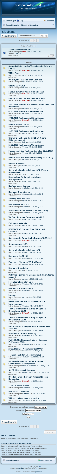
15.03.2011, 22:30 (35, 322)
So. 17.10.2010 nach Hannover (22, 370)
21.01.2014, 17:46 (35, 127)
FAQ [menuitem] (21, 21)
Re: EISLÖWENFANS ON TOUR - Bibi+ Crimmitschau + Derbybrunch (25, 362)
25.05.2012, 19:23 (34, 219)
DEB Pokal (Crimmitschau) (20, 288)
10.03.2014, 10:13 (35, 109)
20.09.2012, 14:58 (37, 188)
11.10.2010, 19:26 (43, 372)
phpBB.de (38, 472)
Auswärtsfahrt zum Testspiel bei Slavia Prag (28, 211)
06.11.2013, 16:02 (35, 147)
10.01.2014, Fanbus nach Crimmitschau (26, 131)
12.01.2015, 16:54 (34, 88)
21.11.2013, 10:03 (34, 142)
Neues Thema (8, 35)
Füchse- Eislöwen (16, 164)
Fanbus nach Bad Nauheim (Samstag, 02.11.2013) (30, 151)
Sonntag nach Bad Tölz (19, 199)
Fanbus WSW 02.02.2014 (19, 125)
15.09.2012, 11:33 (37, 201)
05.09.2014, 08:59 (37, 100)
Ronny (24, 233)
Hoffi (24, 165)
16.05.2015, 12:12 (35, 75)
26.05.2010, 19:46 (40, 400)
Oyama (25, 109)
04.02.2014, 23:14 (37, 120)
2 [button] (31, 40)
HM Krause (26, 394)
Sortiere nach (20, 410)
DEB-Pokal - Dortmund (18, 392)
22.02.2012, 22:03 (35, 233)
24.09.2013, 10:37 (35, 159)
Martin (24, 88)
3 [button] (34, 40)
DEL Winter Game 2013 (18, 205)
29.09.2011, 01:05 (36, 264)
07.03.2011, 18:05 (36, 330)
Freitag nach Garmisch (18, 223)
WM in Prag (13, 73)
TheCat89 (25, 357)
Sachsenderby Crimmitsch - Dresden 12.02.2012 (30, 238)
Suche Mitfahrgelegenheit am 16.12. (24, 250)
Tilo (23, 174)
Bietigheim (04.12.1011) (18, 256)
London (11, 295)
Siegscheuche (27, 400)
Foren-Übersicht (12, 25)
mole (24, 52)
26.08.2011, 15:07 (34, 297)
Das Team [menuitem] (45, 460)
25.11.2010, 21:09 (37, 357)
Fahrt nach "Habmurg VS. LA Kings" (25, 262)
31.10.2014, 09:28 (37, 94)
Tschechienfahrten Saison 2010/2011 (24, 355)
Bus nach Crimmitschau (19, 192)
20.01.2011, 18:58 (40, 344)
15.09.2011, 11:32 (36, 279)
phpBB (20, 468)
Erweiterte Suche (46, 36)
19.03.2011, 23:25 (37, 313)
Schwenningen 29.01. (18, 244)
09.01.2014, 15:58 (37, 133)
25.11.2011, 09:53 (35, 252)
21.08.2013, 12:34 (33, 165)
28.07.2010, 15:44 (38, 394)
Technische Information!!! (20, 50)
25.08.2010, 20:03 (37, 381)
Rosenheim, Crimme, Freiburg (22, 333)
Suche (42, 36)
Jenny (24, 297)
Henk (24, 181)
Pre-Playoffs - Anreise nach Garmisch (25, 80)
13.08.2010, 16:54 (36, 388)
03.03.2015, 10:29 (37, 82)
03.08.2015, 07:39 (37, 70)
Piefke (24, 246)
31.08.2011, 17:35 (36, 284)
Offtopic (24, 25)
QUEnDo (25, 82)
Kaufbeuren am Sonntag (19, 186)
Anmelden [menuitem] (50, 21)
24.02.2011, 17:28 (36, 335)
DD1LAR (25, 70)
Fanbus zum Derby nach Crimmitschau (26, 92)
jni (23, 270)
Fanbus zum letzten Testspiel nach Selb (26, 98)
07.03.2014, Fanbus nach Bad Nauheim (25, 111)
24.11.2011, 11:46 (36, 258)
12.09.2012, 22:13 (36, 207)
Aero (18, 467)
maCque (25, 264)
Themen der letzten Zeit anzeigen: (22, 407)
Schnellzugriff (11, 21)
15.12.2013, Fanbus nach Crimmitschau (26, 145)
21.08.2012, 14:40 (36, 213)
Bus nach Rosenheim (18, 268)
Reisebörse (34, 25)
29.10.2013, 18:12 (35, 153)
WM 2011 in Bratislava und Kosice (23, 398)
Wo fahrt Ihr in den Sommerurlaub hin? (26, 217)
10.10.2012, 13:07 (34, 181)
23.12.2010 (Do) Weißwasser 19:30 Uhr (25, 349)
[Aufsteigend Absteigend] (28, 414)
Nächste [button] (37, 40)
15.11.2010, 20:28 (43, 366)
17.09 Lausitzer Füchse (18, 386)
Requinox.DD (27, 344)
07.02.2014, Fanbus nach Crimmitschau (26, 118)
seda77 (25, 75)
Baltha (24, 142)
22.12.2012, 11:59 (33, 174)
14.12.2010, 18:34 (36, 351)
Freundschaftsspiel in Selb (20, 282)
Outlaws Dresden (28, 366)
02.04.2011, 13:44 (36, 306)
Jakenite (25, 279)
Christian (25, 194)
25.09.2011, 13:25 (32, 270)
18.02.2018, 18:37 (34, 52)
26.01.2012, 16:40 (34, 246)
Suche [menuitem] (53, 25)
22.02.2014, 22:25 (35, 113)
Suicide (24, 322)
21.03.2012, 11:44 (37, 225)
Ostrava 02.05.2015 (16, 86)
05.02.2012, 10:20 (37, 240)
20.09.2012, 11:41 (36, 194)
